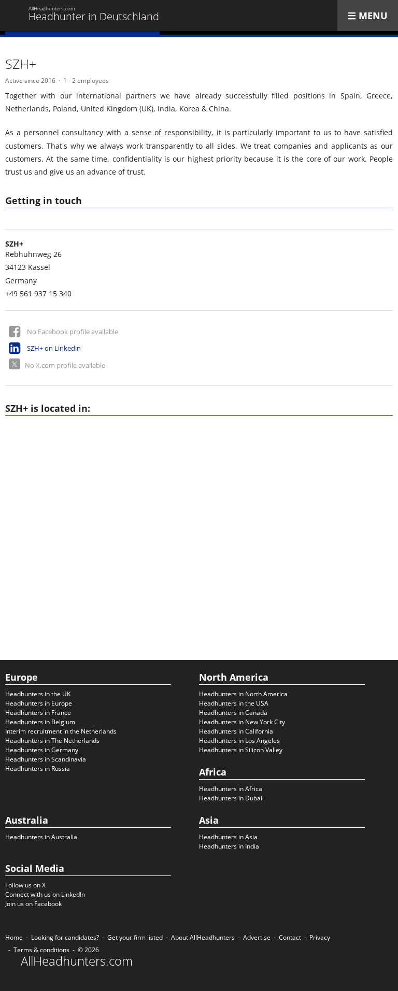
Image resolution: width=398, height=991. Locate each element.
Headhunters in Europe (38, 703)
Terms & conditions (41, 949)
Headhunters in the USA (233, 703)
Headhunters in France (38, 712)
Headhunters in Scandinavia (45, 759)
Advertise (257, 937)
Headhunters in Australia (41, 836)
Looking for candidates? (65, 937)
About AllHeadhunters (203, 937)
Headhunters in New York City (242, 721)
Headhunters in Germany (41, 749)
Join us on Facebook (33, 903)
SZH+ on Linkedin (54, 348)
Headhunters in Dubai (230, 798)
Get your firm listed (135, 937)
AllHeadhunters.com (77, 961)
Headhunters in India (229, 846)
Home (14, 937)
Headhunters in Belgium (40, 721)
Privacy (319, 937)
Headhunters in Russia (37, 768)
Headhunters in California (236, 731)
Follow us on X (25, 885)
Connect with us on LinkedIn (45, 894)
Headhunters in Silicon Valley (240, 749)
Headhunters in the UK (37, 694)
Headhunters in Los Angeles (239, 740)
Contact (290, 937)
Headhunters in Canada (233, 712)
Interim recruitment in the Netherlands (61, 731)
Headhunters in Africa (230, 788)
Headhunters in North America (243, 694)
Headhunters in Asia (228, 836)
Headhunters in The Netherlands (52, 740)
